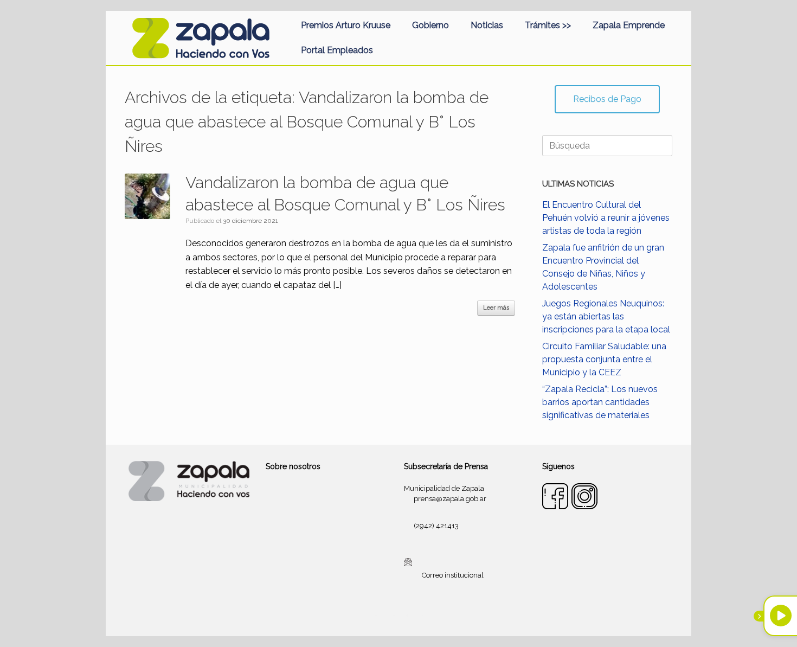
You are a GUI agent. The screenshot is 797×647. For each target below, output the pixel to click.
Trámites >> (548, 25)
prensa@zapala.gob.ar (450, 499)
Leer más (496, 307)
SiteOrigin (411, 615)
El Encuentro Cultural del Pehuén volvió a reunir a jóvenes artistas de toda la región (606, 218)
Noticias (487, 25)
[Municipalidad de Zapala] (200, 38)
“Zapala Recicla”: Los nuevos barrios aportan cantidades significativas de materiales (600, 402)
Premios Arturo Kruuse (345, 25)
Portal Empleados (337, 50)
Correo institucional (453, 575)
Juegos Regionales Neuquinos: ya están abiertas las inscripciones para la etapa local (606, 316)
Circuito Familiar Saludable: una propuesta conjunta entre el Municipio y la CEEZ (604, 359)
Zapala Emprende (629, 25)
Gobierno (430, 25)
